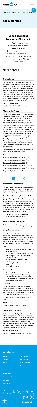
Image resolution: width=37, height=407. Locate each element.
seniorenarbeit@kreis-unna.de (15, 216)
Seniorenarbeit (31, 12)
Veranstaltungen (25, 362)
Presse (5, 362)
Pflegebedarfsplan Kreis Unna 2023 (14, 163)
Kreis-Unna (6, 12)
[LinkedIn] (32, 397)
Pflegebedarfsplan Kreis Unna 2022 (14, 165)
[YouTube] (25, 392)
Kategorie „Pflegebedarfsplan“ (16, 151)
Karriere (22, 366)
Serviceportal (24, 359)
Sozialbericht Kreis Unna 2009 (12, 106)
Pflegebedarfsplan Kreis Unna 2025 (14, 157)
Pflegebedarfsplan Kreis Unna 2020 (14, 171)
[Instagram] (12, 392)
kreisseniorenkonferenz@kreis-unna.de (15, 305)
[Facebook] (6, 392)
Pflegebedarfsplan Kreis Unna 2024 (14, 160)
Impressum (6, 383)
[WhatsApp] (25, 397)
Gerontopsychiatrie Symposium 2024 (14, 333)
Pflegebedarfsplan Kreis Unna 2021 (14, 168)
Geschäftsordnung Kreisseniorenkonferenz (16, 297)
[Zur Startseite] (10, 4)
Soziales (23, 12)
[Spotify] (32, 392)
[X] (19, 392)
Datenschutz (7, 380)
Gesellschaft (14, 12)
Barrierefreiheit (7, 377)
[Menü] (32, 4)
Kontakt (5, 359)
